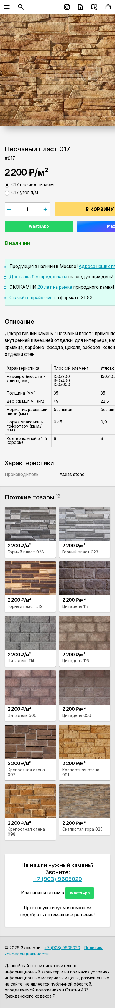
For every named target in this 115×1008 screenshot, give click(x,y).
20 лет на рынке (54, 287)
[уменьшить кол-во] (9, 209)
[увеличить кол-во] (45, 209)
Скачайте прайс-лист (32, 298)
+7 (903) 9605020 (57, 879)
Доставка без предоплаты (38, 277)
